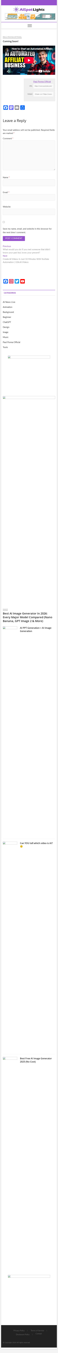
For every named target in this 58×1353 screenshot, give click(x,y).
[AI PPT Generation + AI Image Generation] (10, 731)
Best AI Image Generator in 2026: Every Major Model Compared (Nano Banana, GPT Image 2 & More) (27, 617)
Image (5, 332)
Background (8, 312)
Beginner (7, 317)
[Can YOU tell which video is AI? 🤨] (10, 946)
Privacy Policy (19, 1331)
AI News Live (9, 302)
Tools (5, 347)
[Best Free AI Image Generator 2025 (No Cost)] (10, 1161)
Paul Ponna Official (12, 37)
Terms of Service (37, 1331)
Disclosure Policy (23, 1335)
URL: (31, 86)
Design (6, 327)
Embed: (30, 94)
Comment (8, 139)
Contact (39, 1334)
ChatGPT (7, 322)
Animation (7, 307)
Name (6, 178)
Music (5, 337)
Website (7, 207)
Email (6, 192)
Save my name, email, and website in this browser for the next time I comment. (27, 231)
